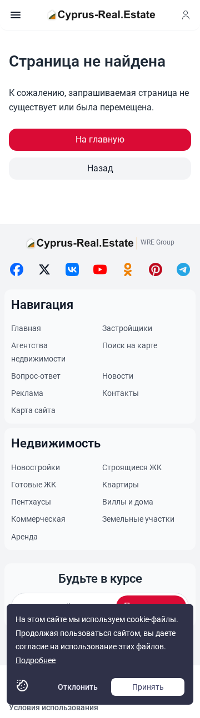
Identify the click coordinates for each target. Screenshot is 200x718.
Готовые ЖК (33, 484)
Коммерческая (38, 519)
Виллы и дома (127, 501)
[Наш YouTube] (100, 269)
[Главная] (101, 15)
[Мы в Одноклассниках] (127, 269)
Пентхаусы (31, 501)
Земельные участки (138, 519)
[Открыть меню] (15, 15)
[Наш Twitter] (44, 269)
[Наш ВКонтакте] (72, 269)
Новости (117, 375)
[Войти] (185, 15)
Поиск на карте (129, 345)
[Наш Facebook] (16, 269)
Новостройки (35, 467)
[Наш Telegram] (183, 269)
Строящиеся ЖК (132, 467)
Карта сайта (33, 410)
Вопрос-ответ (36, 375)
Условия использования (53, 707)
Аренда (24, 536)
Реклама (27, 393)
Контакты (120, 393)
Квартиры (120, 484)
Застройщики (127, 328)
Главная (26, 328)
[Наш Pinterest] (155, 269)
